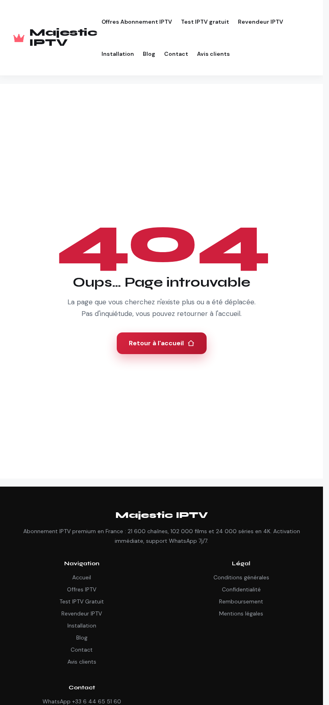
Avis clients (213, 53)
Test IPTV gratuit (205, 21)
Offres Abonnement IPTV (137, 21)
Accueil (81, 577)
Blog (149, 53)
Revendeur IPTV (260, 21)
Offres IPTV (81, 589)
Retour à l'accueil (156, 343)
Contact (176, 53)
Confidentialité (241, 589)
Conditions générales (241, 577)
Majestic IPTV (63, 38)
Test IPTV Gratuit (81, 601)
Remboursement (241, 601)
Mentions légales (241, 613)
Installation (118, 53)
